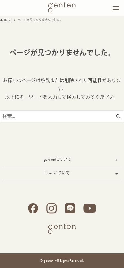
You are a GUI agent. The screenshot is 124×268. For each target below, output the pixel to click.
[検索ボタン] (118, 116)
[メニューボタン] (116, 8)
